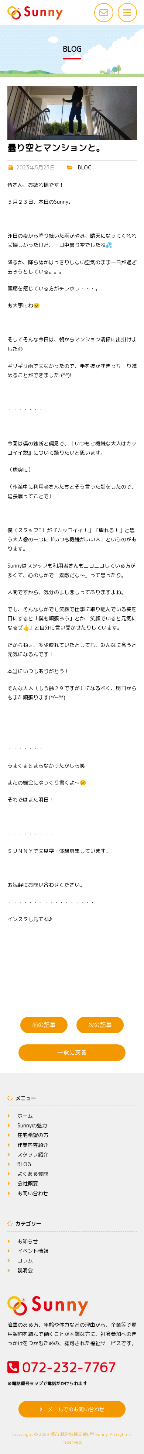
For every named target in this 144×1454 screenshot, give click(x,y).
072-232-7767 (61, 1372)
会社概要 (27, 1183)
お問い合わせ (32, 1193)
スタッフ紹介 (32, 1154)
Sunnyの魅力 (32, 1125)
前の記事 (44, 1025)
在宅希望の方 (32, 1134)
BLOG (85, 167)
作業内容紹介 (32, 1144)
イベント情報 (32, 1250)
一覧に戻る (72, 1052)
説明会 (25, 1270)
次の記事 (100, 1025)
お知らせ (27, 1241)
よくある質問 (32, 1173)
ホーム (25, 1115)
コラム (25, 1260)
